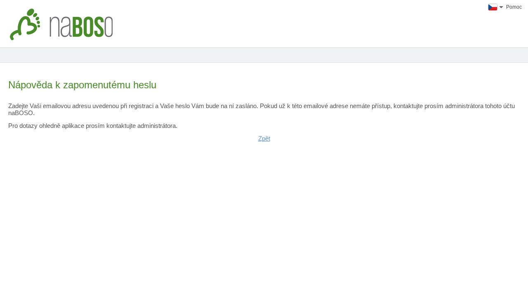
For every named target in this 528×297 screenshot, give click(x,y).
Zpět (264, 138)
